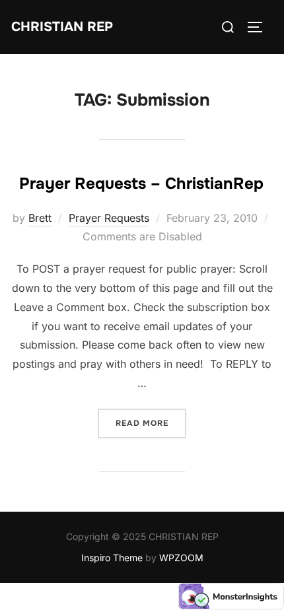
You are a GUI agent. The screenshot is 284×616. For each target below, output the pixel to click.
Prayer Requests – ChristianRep (141, 183)
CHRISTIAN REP (62, 26)
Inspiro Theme (112, 557)
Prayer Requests (109, 217)
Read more (151, 422)
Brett (40, 217)
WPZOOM (181, 557)
